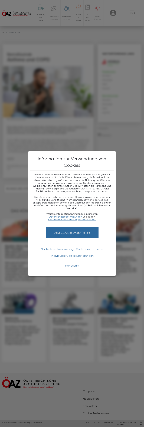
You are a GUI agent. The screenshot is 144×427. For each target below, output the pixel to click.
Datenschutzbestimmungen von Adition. (72, 219)
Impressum (72, 265)
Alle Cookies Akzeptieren (72, 232)
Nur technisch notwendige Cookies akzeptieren (72, 249)
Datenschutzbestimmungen (65, 216)
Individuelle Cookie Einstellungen (72, 255)
